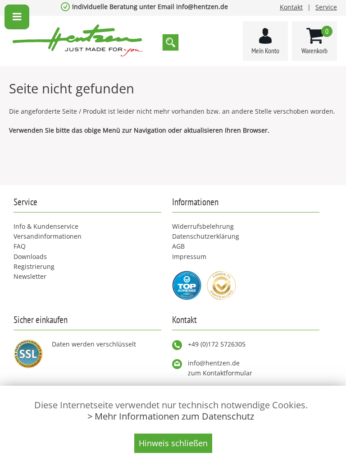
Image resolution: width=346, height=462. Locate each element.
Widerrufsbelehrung (203, 226)
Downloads (30, 256)
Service (326, 7)
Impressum (189, 256)
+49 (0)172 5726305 (217, 344)
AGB (178, 246)
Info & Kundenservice (46, 226)
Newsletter (30, 276)
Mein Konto (265, 50)
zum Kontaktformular (220, 373)
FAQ (20, 246)
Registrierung (34, 266)
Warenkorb (314, 41)
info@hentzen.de (214, 363)
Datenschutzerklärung (205, 236)
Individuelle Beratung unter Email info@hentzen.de (150, 6)
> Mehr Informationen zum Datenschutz (170, 416)
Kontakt (291, 7)
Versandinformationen (48, 236)
